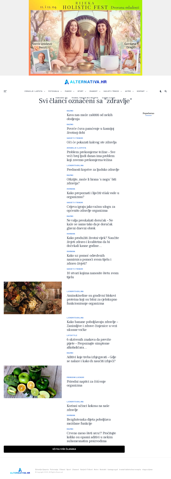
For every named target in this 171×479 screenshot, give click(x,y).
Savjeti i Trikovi (111, 91)
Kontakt (141, 91)
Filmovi (68, 91)
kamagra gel (62, 98)
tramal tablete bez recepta (85, 98)
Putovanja (53, 91)
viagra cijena (108, 98)
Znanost (93, 91)
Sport (80, 91)
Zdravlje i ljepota (33, 91)
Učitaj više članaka (64, 449)
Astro (128, 91)
